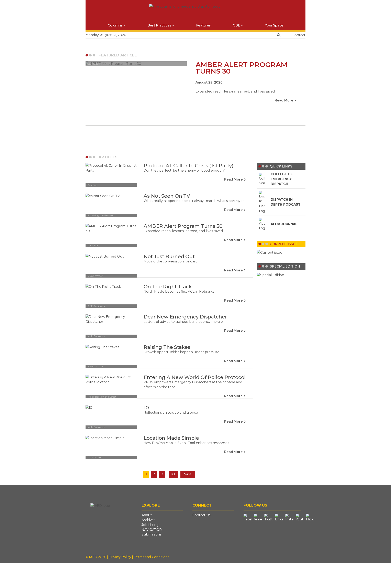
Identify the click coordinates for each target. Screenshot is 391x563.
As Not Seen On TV (167, 196)
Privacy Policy (120, 557)
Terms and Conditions (151, 557)
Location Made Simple (171, 438)
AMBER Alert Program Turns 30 (183, 226)
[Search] (279, 35)
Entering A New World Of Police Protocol (195, 377)
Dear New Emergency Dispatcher (185, 317)
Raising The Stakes (167, 347)
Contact (298, 35)
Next (188, 474)
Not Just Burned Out (169, 256)
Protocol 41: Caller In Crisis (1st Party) (189, 166)
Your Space (274, 25)
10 (146, 408)
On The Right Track (168, 287)
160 (173, 474)
